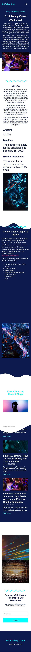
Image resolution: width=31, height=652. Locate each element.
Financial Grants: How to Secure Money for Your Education (15, 459)
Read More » (7, 436)
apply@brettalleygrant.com (10, 255)
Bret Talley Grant (8, 4)
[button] (26, 4)
